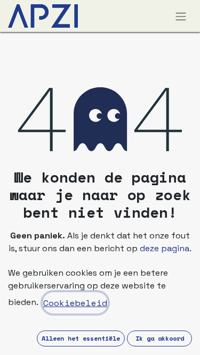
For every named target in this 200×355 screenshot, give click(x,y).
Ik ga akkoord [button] (159, 338)
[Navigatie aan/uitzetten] (181, 16)
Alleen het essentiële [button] (81, 338)
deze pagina (164, 248)
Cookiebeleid (75, 302)
